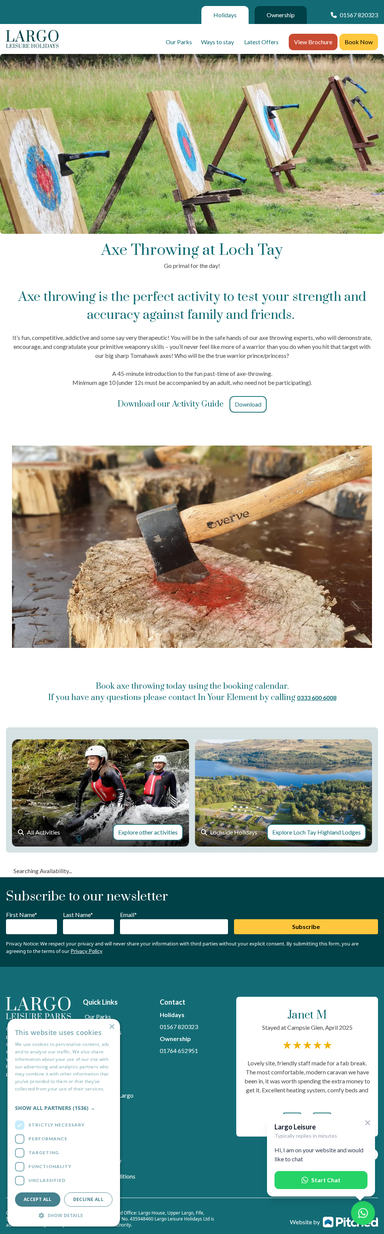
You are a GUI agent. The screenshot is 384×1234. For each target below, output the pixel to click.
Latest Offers (261, 41)
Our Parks (179, 41)
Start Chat (325, 1179)
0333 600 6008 (316, 697)
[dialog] (64, 1123)
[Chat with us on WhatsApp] (363, 1213)
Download (248, 404)
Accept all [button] (38, 1199)
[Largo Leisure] (32, 39)
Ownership (281, 14)
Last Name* (78, 914)
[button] (63, 1108)
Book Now (359, 41)
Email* (128, 914)
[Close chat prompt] (367, 1123)
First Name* (21, 914)
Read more (26, 1096)
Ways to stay (217, 41)
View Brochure (313, 41)
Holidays (225, 14)
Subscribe (306, 926)
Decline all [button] (88, 1199)
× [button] (111, 1027)
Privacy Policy (86, 951)
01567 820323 (179, 1026)
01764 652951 (179, 1050)
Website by (305, 1221)
